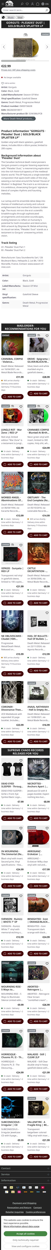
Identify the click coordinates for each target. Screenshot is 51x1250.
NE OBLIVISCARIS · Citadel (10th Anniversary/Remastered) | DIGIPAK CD (12, 637)
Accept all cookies (25, 1233)
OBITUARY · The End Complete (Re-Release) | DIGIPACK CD (37, 499)
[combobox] (22, 10)
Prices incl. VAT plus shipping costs (18, 69)
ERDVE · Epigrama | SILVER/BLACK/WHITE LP (38, 360)
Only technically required (25, 1240)
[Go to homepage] (9, 3)
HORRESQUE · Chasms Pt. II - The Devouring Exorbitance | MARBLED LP (12, 1056)
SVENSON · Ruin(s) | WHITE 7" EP (11, 920)
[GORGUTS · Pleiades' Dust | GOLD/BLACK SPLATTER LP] (25, 47)
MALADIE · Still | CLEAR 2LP (36, 1056)
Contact (37, 1207)
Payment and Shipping (24, 1203)
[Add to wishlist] (20, 335)
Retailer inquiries (15, 1212)
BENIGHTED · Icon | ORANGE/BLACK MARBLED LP (37, 920)
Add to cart (14, 396)
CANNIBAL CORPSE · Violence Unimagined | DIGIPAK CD (12, 360)
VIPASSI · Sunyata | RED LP (12, 570)
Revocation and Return (19, 1207)
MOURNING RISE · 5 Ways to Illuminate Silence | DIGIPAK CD (11, 988)
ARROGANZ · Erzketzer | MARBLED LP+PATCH (34, 853)
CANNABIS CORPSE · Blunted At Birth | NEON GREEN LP (38, 431)
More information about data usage (21, 1226)
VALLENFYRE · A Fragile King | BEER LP (38, 1123)
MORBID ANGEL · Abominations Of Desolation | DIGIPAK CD (11, 499)
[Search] (47, 10)
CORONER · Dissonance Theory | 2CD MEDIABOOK (12, 708)
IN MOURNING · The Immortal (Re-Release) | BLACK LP (11, 853)
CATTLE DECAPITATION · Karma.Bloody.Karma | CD (37, 570)
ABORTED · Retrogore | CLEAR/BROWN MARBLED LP (36, 988)
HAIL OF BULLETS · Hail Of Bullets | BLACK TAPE (38, 637)
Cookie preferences (36, 1212)
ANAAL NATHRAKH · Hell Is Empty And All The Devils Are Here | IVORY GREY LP (38, 708)
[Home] (3, 17)
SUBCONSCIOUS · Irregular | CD (11, 1123)
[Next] (47, 46)
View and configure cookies (25, 1246)
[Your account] (32, 4)
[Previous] (4, 46)
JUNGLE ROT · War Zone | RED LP (11, 431)
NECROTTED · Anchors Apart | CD (36, 785)
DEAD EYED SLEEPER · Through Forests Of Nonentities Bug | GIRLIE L (12, 785)
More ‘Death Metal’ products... (18, 118)
